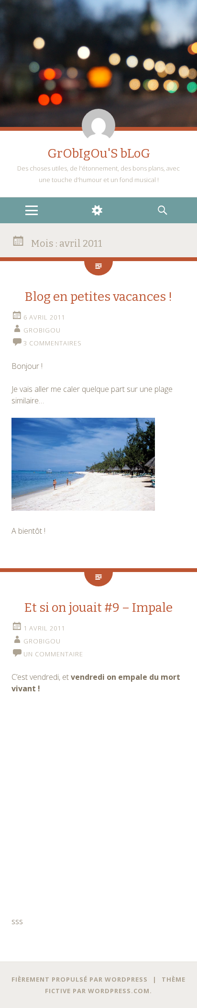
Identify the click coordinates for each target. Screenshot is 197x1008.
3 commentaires (52, 343)
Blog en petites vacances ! (98, 296)
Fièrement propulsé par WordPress (79, 979)
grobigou (42, 330)
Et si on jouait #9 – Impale (98, 607)
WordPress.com (119, 990)
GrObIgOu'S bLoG (98, 153)
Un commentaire (53, 654)
